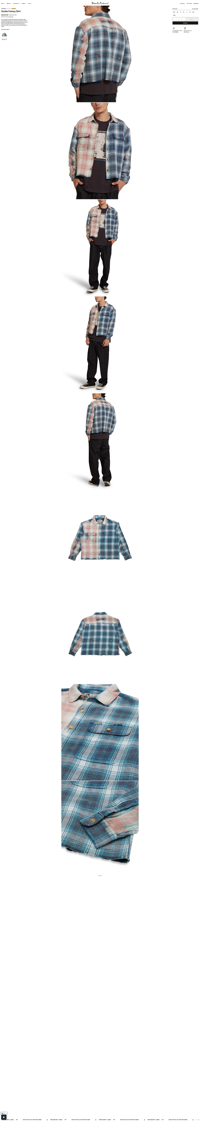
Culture (23, 3)
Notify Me (185, 23)
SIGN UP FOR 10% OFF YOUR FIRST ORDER (10, 1119)
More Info (11, 16)
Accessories (16, 3)
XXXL (174, 15)
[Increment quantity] (181, 19)
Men (2, 3)
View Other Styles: (5, 29)
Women (8, 3)
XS (177, 12)
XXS (174, 12)
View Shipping (175, 31)
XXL (193, 12)
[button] (4, 1113)
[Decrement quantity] (176, 19)
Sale (29, 3)
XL (189, 12)
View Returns (186, 31)
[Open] (3, 1117)
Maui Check (4, 39)
